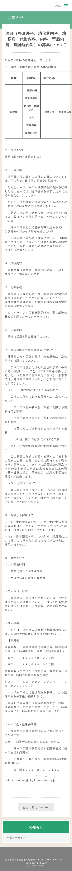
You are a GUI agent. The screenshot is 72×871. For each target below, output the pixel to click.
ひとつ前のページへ (36, 807)
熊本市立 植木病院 (13, 5)
